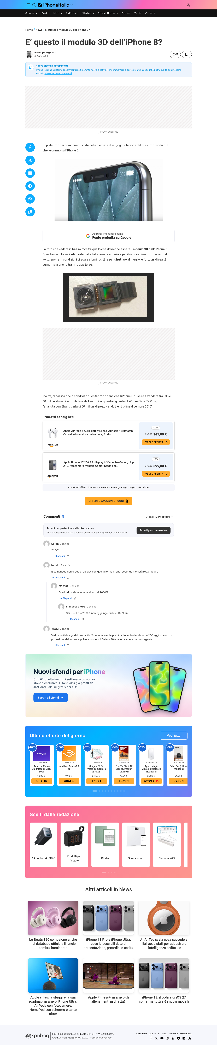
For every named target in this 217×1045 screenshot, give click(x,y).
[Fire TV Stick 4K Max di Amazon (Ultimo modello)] (124, 753)
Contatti (154, 1033)
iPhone (29, 13)
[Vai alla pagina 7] (114, 791)
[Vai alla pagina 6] (111, 791)
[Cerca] (34, 5)
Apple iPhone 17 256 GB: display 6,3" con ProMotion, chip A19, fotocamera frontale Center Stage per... (98, 464)
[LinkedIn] (184, 1038)
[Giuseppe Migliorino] (29, 54)
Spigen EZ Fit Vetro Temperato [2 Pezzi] (96, 769)
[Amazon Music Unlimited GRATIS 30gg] (41, 753)
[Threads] (173, 1038)
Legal (164, 1033)
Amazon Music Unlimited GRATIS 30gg (41, 769)
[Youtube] (162, 1038)
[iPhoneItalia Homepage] (53, 5)
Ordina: (150, 516)
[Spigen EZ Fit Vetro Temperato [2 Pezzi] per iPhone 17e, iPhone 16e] (96, 753)
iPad (44, 13)
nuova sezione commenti (58, 73)
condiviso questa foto (89, 396)
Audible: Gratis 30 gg (69, 767)
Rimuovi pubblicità (108, 131)
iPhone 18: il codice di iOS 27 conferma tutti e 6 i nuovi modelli (164, 999)
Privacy (173, 1033)
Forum (126, 13)
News (39, 30)
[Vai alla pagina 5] (108, 791)
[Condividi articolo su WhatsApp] (30, 199)
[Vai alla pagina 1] (94, 791)
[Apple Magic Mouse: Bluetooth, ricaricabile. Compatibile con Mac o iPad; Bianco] (151, 753)
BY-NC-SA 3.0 (81, 1037)
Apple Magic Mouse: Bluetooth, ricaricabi (151, 769)
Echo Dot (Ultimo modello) (179, 767)
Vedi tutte (173, 735)
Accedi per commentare (153, 530)
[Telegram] (178, 1038)
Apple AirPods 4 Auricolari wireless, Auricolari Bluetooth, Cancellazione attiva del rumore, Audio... (98, 432)
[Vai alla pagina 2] (99, 791)
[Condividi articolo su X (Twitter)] (30, 160)
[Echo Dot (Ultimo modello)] (179, 753)
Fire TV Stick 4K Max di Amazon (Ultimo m (124, 769)
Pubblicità (186, 1033)
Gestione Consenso (101, 1037)
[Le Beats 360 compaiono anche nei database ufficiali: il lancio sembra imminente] (53, 918)
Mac (56, 13)
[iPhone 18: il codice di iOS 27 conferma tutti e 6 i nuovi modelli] (164, 975)
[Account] (188, 4)
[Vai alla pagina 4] (105, 791)
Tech (137, 13)
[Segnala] (68, 556)
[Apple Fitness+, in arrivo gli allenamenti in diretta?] (108, 975)
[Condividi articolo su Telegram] (30, 186)
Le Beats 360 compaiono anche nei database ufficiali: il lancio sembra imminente (53, 943)
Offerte (150, 13)
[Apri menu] (71, 5)
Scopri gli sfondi (48, 697)
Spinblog (71, 1033)
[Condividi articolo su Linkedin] (30, 173)
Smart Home (106, 13)
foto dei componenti (67, 145)
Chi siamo (141, 1033)
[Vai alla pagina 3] (102, 791)
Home (29, 30)
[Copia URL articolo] (30, 211)
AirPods (71, 13)
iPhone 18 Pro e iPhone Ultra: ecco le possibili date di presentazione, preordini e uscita (108, 943)
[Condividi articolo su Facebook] (30, 147)
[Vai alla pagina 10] (124, 791)
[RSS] (189, 1038)
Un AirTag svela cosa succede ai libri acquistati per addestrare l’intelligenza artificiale (163, 943)
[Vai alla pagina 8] (118, 791)
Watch (87, 13)
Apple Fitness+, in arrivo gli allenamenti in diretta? (108, 999)
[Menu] (28, 5)
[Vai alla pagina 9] (121, 791)
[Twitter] (156, 1038)
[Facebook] (151, 1038)
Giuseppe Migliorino (45, 52)
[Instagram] (167, 1038)
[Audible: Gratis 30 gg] (69, 753)
